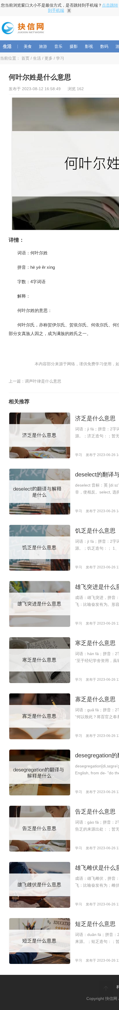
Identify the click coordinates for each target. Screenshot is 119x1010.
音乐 (58, 46)
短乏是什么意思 (95, 924)
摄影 (74, 46)
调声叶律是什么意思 (43, 381)
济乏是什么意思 (95, 418)
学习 (60, 58)
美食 (28, 46)
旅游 (43, 46)
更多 (48, 58)
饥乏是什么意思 (95, 530)
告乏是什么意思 (95, 811)
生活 (7, 46)
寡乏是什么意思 (95, 699)
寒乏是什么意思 (95, 643)
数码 (104, 46)
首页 (25, 58)
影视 (89, 46)
